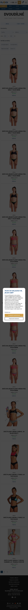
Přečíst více (7, 312)
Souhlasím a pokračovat (14, 315)
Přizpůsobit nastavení (14, 318)
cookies (10, 296)
